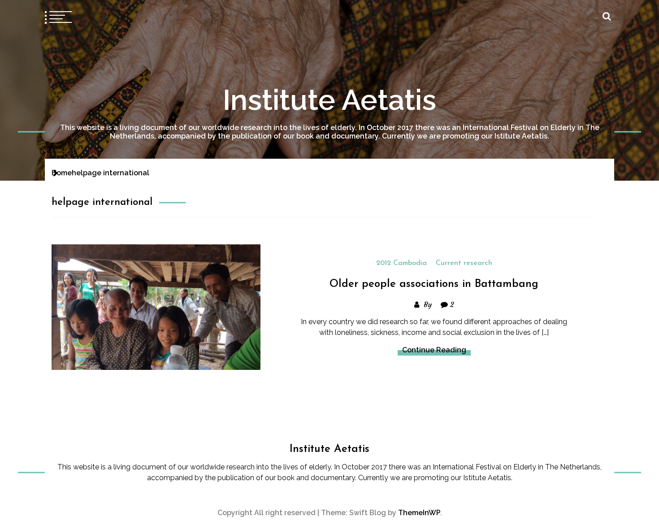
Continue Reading (434, 350)
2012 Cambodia (401, 263)
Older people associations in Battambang (434, 284)
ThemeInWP (419, 512)
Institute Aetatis (329, 100)
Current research (464, 263)
